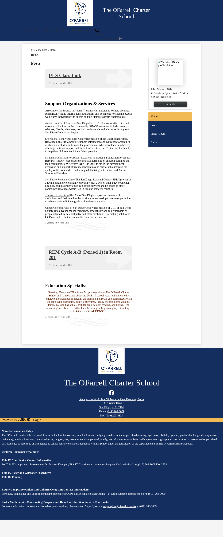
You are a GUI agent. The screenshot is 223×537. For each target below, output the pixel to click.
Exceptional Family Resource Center (65, 138)
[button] (27, 30)
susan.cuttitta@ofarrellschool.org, (129, 493)
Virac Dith (67, 83)
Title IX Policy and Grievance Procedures (26, 472)
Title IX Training (12, 477)
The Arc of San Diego (57, 195)
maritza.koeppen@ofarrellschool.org (117, 464)
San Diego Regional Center (60, 179)
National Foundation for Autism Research (68, 157)
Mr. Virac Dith (39, 49)
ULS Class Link (65, 75)
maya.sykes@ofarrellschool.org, (121, 506)
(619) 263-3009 (115, 411)
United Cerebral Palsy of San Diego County (69, 207)
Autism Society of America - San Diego (67, 123)
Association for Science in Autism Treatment (69, 110)
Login (33, 420)
